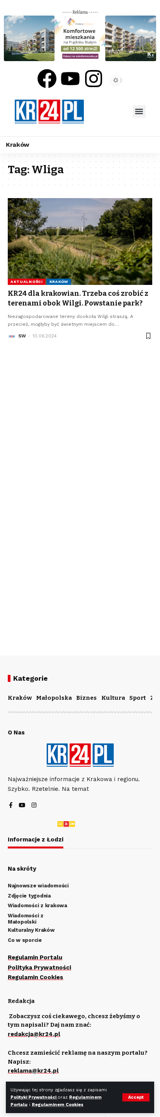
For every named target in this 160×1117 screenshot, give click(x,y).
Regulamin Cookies (35, 977)
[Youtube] (70, 78)
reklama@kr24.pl (33, 1070)
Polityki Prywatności (33, 1097)
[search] (108, 111)
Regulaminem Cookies (57, 1104)
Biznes (86, 697)
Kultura (113, 697)
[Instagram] (93, 78)
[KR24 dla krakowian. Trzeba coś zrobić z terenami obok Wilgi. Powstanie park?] (80, 241)
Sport (137, 697)
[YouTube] (21, 805)
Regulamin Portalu (35, 957)
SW (22, 336)
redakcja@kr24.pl (34, 1034)
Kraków (58, 281)
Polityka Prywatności (39, 967)
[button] (139, 111)
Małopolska (54, 697)
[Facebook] (47, 78)
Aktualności (26, 281)
